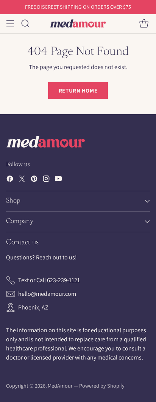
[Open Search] (25, 23)
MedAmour (60, 385)
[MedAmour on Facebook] (9, 180)
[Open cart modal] (143, 23)
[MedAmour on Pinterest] (34, 180)
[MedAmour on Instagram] (46, 180)
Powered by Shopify (102, 385)
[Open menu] (10, 23)
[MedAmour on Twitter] (22, 180)
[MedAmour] (78, 23)
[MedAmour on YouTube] (58, 180)
